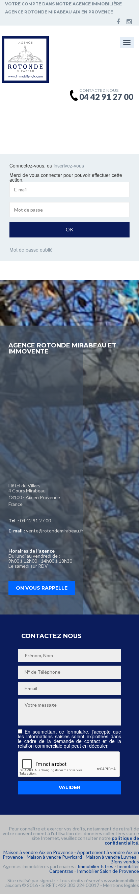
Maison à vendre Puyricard (54, 857)
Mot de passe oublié (31, 249)
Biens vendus (125, 861)
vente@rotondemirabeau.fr (54, 530)
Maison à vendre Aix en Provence (38, 852)
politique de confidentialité (122, 840)
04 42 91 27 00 (35, 520)
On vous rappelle (41, 588)
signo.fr (47, 880)
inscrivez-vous (69, 165)
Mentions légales (121, 885)
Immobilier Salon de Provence (108, 871)
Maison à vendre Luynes (111, 857)
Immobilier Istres (95, 866)
